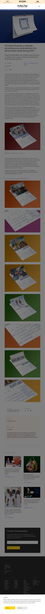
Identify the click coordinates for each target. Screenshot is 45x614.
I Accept (7, 607)
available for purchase (25, 172)
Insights (25, 591)
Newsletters (26, 592)
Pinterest (16, 587)
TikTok (15, 581)
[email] (10, 69)
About (25, 580)
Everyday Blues (33, 74)
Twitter (15, 586)
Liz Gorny (9, 429)
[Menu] (39, 6)
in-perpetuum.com (11, 421)
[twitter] (7, 69)
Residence (35, 580)
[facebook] (5, 69)
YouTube (16, 584)
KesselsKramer (26, 74)
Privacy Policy (27, 586)
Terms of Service (27, 587)
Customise (20, 607)
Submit (25, 581)
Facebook (16, 585)
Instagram (16, 580)
